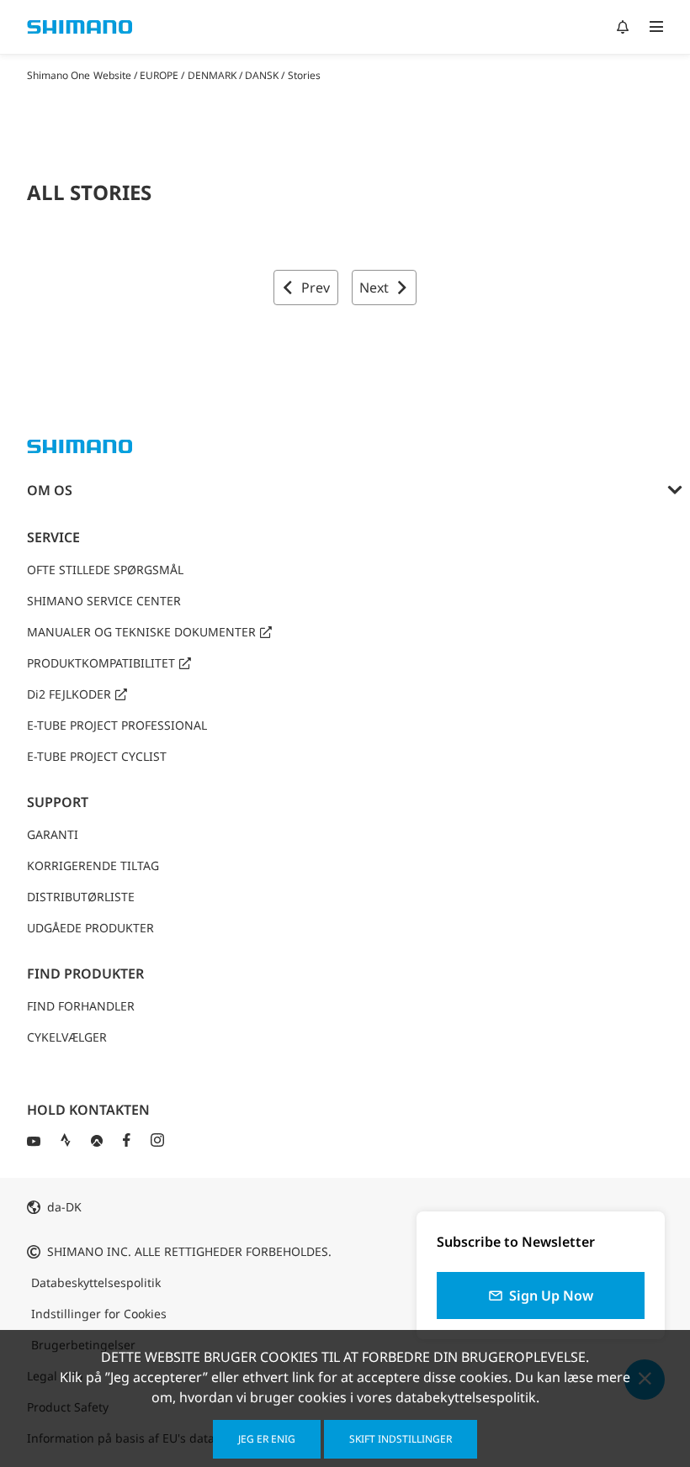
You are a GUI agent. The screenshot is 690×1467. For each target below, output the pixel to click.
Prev (315, 287)
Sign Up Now (551, 1295)
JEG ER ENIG (266, 1439)
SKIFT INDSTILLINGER (400, 1439)
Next (374, 287)
